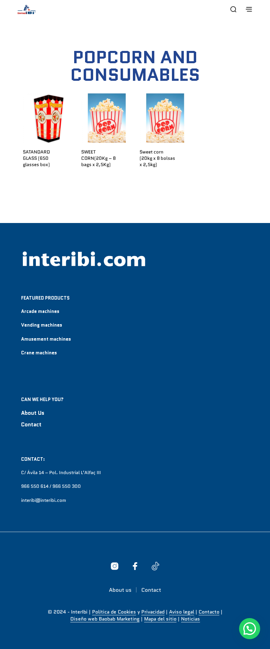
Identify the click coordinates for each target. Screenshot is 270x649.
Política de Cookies (114, 612)
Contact (31, 424)
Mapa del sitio (160, 619)
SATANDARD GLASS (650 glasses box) (36, 158)
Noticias (190, 619)
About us (32, 413)
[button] (249, 628)
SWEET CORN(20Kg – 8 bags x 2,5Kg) (98, 158)
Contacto (209, 612)
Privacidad (153, 612)
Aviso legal (181, 612)
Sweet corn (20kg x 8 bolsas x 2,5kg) (157, 158)
